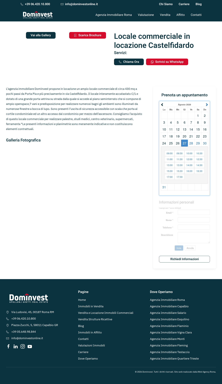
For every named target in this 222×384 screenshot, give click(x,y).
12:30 (199, 159)
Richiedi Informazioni (184, 259)
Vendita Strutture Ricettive (95, 319)
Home (82, 300)
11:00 (170, 159)
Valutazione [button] (146, 15)
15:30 (180, 171)
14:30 (199, 165)
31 (164, 187)
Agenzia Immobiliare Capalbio (169, 306)
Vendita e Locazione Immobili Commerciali (105, 313)
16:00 (189, 171)
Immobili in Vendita (90, 306)
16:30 (199, 171)
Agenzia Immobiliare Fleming (169, 345)
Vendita (165, 15)
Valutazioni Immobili (91, 345)
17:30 (180, 176)
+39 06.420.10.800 (37, 4)
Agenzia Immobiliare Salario (168, 313)
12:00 (189, 159)
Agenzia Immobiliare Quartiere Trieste (174, 358)
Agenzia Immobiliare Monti (167, 339)
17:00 (170, 176)
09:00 (170, 153)
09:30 (180, 153)
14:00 (189, 165)
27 (184, 143)
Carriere (184, 4)
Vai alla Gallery (41, 35)
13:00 (170, 165)
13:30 (180, 165)
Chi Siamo (166, 4)
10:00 (189, 153)
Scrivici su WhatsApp (169, 62)
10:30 (199, 153)
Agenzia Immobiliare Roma (167, 300)
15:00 (170, 171)
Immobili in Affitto (90, 332)
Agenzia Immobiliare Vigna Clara (171, 332)
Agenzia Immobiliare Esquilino (169, 319)
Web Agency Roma (206, 371)
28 (191, 143)
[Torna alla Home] (37, 14)
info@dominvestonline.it (81, 4)
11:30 (180, 159)
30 (205, 143)
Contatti (196, 15)
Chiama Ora (131, 62)
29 (198, 143)
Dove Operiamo (88, 358)
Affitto (180, 15)
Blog (199, 4)
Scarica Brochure (89, 35)
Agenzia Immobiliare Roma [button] (113, 15)
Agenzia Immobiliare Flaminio (169, 326)
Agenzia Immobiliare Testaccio (170, 352)
